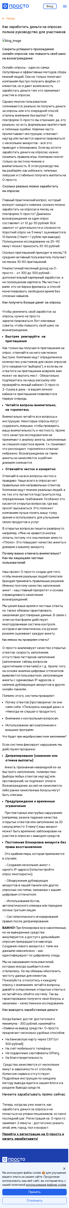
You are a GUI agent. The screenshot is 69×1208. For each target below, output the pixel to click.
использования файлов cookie (46, 1185)
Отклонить (35, 1201)
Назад (11, 18)
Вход (50, 6)
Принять (34, 1192)
